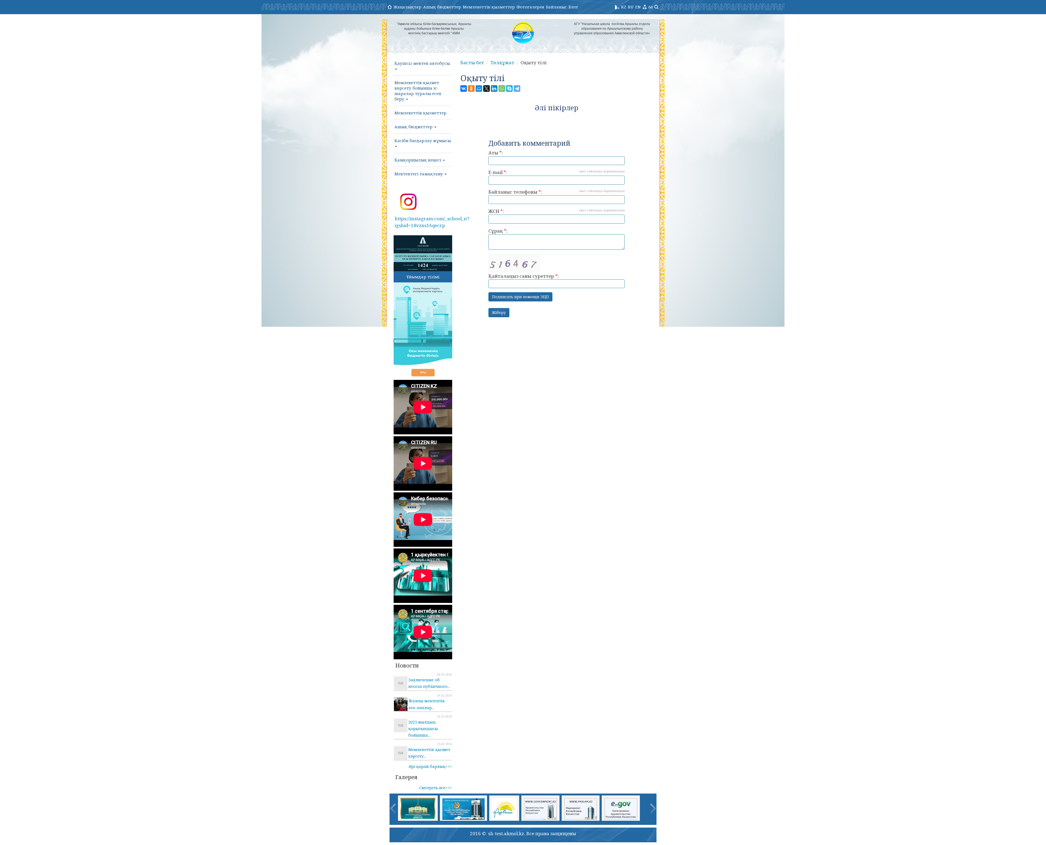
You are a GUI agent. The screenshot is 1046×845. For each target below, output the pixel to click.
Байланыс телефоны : (556, 192)
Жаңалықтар (407, 7)
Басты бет (472, 62)
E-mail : (556, 172)
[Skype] (509, 88)
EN (638, 7)
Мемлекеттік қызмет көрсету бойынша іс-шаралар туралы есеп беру (417, 91)
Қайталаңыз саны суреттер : (523, 276)
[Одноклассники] (471, 88)
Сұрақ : (497, 231)
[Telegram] (517, 88)
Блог (573, 7)
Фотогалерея (530, 7)
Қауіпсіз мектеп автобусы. (422, 63)
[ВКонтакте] (463, 88)
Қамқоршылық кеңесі (418, 160)
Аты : (495, 153)
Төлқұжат (502, 62)
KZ (623, 7)
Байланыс (556, 7)
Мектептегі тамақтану (419, 173)
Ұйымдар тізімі (422, 276)
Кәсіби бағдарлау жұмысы (422, 140)
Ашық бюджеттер (442, 7)
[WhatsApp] (501, 88)
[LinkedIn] (494, 88)
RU (631, 7)
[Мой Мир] (479, 88)
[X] (486, 88)
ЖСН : (556, 211)
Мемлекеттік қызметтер (489, 7)
